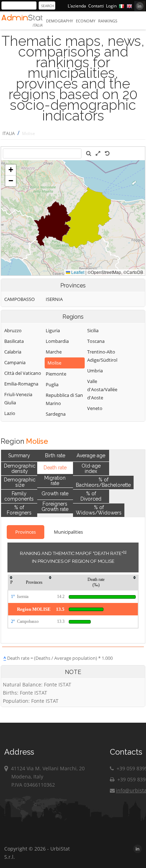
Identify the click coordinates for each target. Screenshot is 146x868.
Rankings (107, 20)
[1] (125, 552)
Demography (59, 20)
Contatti (96, 6)
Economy (85, 20)
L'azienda (77, 6)
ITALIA (8, 133)
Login (111, 6)
